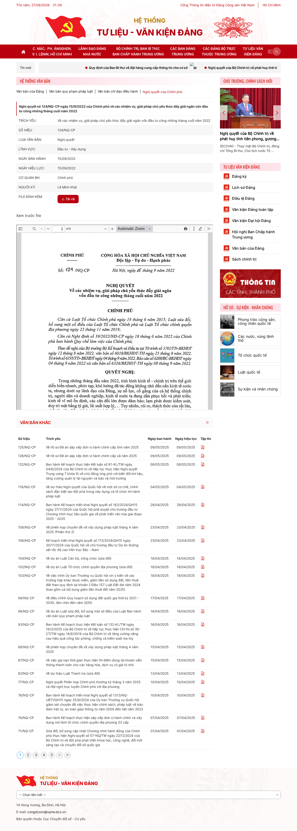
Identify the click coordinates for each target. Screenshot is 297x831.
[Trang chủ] (65, 27)
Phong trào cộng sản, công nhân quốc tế (256, 321)
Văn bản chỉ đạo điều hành (118, 91)
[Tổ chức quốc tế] (227, 355)
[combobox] (148, 795)
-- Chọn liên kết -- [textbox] (32, 795)
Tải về (70, 199)
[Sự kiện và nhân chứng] (227, 389)
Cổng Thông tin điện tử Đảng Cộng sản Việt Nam (217, 5)
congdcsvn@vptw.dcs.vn (46, 812)
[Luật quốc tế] (227, 372)
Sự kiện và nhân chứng (258, 389)
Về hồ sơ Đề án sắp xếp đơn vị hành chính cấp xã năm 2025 (91, 456)
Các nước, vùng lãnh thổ (256, 338)
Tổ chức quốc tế (252, 355)
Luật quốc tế (249, 372)
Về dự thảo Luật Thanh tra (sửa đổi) (73, 673)
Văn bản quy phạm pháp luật (71, 91)
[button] (270, 51)
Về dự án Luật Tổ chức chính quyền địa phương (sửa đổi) (89, 567)
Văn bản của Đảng (30, 91)
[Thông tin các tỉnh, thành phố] (250, 283)
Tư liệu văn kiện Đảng (241, 167)
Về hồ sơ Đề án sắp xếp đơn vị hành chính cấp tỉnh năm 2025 (92, 447)
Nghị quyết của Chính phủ (162, 92)
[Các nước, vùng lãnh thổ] (227, 339)
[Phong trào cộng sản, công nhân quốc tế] (227, 322)
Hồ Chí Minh (272, 5)
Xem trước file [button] (28, 215)
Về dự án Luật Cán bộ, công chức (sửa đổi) (78, 558)
